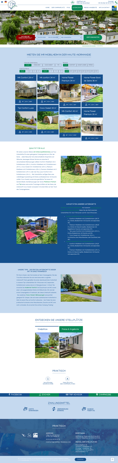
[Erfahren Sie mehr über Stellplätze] (47, 342)
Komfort (72, 65)
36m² (92, 71)
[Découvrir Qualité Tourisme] (29, 436)
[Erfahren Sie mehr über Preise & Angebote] (71, 342)
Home (47, 8)
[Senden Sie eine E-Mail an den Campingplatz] (2, 2)
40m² (96, 71)
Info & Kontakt (104, 8)
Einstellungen (25, 460)
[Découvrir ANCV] (23, 436)
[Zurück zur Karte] (12, 5)
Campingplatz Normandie (89, 46)
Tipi (58, 65)
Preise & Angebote (90, 8)
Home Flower (82, 65)
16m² (71, 71)
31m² (84, 71)
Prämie (91, 65)
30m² (79, 71)
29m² (75, 71)
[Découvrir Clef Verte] (35, 436)
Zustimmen (80, 459)
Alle (27, 65)
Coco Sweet (49, 65)
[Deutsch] (5, 2)
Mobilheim (37, 65)
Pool (68, 8)
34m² (88, 71)
